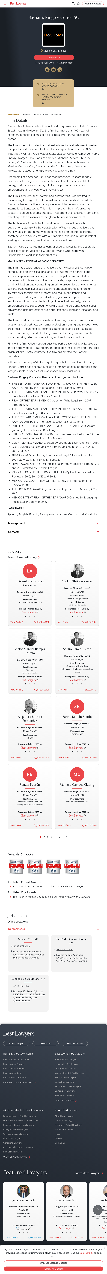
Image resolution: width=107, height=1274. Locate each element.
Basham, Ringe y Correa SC (30, 592)
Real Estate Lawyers (12, 1151)
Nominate (45, 1043)
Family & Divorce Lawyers (15, 1129)
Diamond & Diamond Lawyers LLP (23, 1206)
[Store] (78, 4)
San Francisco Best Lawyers (68, 1086)
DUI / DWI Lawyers (12, 1138)
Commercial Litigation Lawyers (18, 1147)
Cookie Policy (86, 1253)
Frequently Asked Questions (68, 1125)
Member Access (75, 1043)
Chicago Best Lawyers (65, 1068)
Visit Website (54, 57)
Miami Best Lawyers (64, 1095)
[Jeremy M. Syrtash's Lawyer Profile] (23, 1195)
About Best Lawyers (64, 1116)
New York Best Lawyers (66, 1059)
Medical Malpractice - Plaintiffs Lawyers (22, 1120)
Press (57, 1134)
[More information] (37, 612)
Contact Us (60, 1143)
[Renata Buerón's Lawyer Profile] (30, 778)
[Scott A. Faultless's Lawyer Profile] (66, 1195)
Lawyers (26, 114)
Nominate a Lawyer (64, 1129)
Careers (58, 1138)
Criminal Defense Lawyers (15, 1134)
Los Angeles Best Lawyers (67, 1064)
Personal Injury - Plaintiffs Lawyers (19, 1116)
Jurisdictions (56, 114)
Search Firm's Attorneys (22, 557)
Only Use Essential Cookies (53, 1263)
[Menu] (4, 3)
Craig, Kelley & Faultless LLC (67, 1206)
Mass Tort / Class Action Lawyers (18, 1125)
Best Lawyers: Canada (13, 1064)
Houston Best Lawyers (65, 1077)
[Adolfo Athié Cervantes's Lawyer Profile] (77, 575)
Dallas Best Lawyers (64, 1082)
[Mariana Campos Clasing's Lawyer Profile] (77, 778)
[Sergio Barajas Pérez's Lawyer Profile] (77, 643)
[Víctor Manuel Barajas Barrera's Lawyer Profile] (30, 645)
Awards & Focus (40, 114)
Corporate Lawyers (12, 1143)
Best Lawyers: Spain (12, 1073)
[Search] (73, 4)
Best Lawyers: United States (16, 1059)
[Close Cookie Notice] (104, 1248)
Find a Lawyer (16, 1043)
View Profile (15, 622)
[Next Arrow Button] (98, 1210)
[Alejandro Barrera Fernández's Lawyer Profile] (30, 712)
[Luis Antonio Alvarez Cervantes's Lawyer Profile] (30, 577)
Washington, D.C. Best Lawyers (69, 1073)
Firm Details (13, 114)
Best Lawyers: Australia (14, 1068)
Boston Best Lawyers (65, 1091)
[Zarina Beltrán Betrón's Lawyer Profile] (77, 710)
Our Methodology (63, 1120)
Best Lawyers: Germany (14, 1077)
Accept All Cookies (53, 1269)
